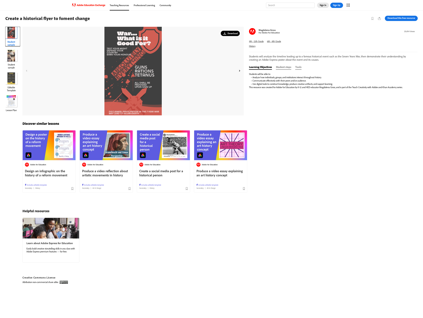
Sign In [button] (323, 5)
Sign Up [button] (336, 5)
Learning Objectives (260, 67)
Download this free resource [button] (401, 18)
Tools (298, 67)
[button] (230, 33)
